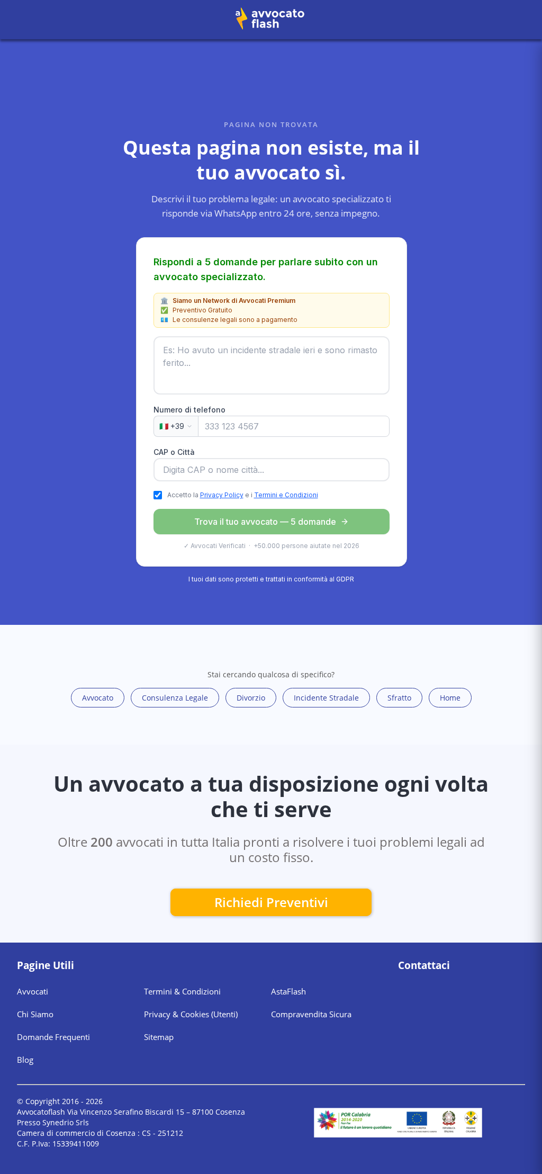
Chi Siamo (35, 1014)
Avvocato (97, 698)
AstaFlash (288, 991)
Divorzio (251, 698)
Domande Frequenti (53, 1037)
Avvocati (32, 991)
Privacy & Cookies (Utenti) (191, 1014)
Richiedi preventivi (271, 902)
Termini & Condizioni (182, 991)
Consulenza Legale (175, 698)
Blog (25, 1059)
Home (450, 698)
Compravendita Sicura (311, 1014)
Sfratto (399, 698)
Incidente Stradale (326, 698)
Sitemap (159, 1037)
